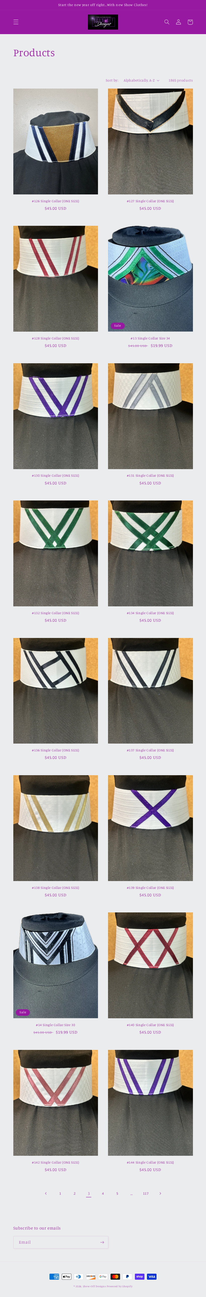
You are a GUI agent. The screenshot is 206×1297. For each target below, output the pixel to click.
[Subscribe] (102, 1242)
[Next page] (160, 1193)
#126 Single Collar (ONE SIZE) (55, 201)
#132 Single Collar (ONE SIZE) (55, 613)
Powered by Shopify (119, 1286)
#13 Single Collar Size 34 (150, 338)
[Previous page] (46, 1193)
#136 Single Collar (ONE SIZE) (55, 750)
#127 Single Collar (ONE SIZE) (150, 201)
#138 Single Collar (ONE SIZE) (55, 888)
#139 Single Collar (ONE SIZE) (150, 888)
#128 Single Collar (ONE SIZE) (55, 338)
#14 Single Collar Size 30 (55, 1025)
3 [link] (89, 1193)
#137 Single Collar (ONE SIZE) (150, 750)
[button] (16, 22)
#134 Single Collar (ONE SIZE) (150, 613)
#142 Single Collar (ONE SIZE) (55, 1162)
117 (146, 1193)
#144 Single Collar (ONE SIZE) (150, 1162)
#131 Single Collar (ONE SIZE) (150, 475)
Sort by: (112, 80)
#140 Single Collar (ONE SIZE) (150, 1025)
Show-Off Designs (94, 1286)
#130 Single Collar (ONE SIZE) (55, 475)
